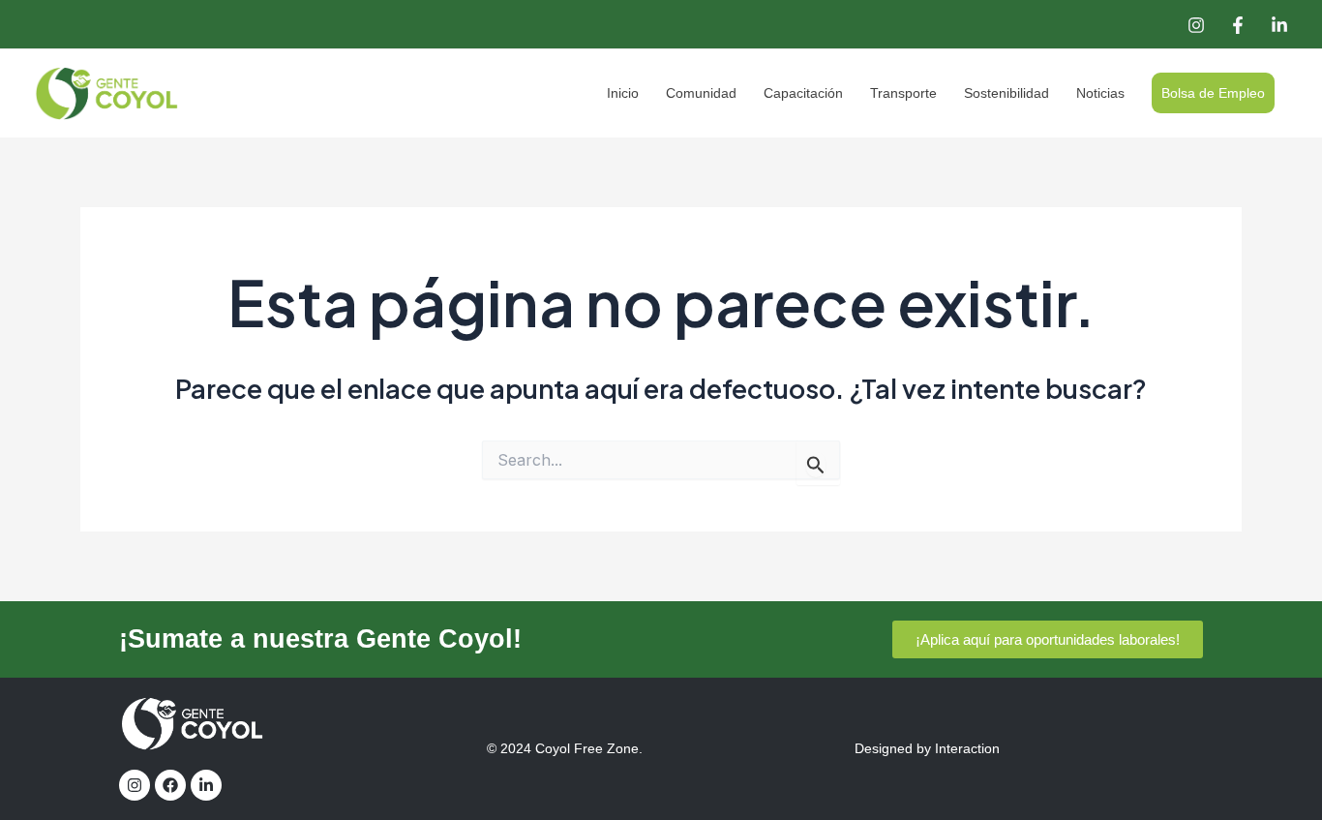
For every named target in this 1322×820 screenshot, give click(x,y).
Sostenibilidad (1006, 93)
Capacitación (803, 93)
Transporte (903, 93)
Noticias (1100, 93)
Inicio (623, 93)
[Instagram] (1196, 25)
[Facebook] (1238, 25)
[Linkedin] (1279, 25)
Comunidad (701, 93)
